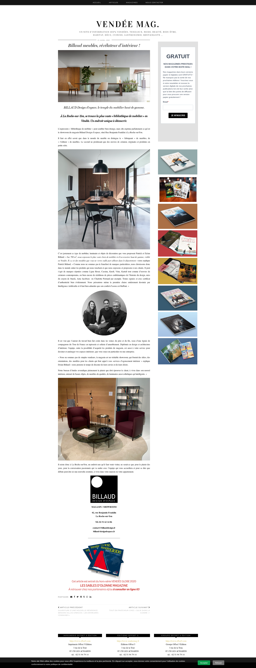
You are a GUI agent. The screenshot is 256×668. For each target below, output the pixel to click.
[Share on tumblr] (84, 597)
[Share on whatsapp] (87, 597)
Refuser (218, 663)
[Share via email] (71, 597)
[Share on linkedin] (90, 597)
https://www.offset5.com (80, 640)
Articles (113, 2)
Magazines (132, 2)
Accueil (97, 2)
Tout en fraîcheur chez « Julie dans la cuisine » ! (129, 610)
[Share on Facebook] (74, 597)
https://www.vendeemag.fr (128, 640)
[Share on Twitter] (77, 597)
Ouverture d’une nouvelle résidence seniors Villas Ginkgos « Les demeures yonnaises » (78, 611)
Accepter (204, 663)
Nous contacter (154, 2)
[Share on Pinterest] (81, 597)
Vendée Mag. (128, 24)
